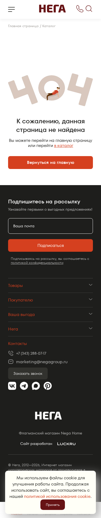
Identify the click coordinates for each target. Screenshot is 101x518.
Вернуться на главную (50, 162)
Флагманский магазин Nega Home (50, 433)
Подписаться (50, 245)
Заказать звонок (27, 373)
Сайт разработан (36, 443)
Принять (53, 504)
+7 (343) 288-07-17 (31, 353)
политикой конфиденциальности (37, 262)
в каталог (63, 145)
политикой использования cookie (57, 496)
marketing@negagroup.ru (42, 362)
